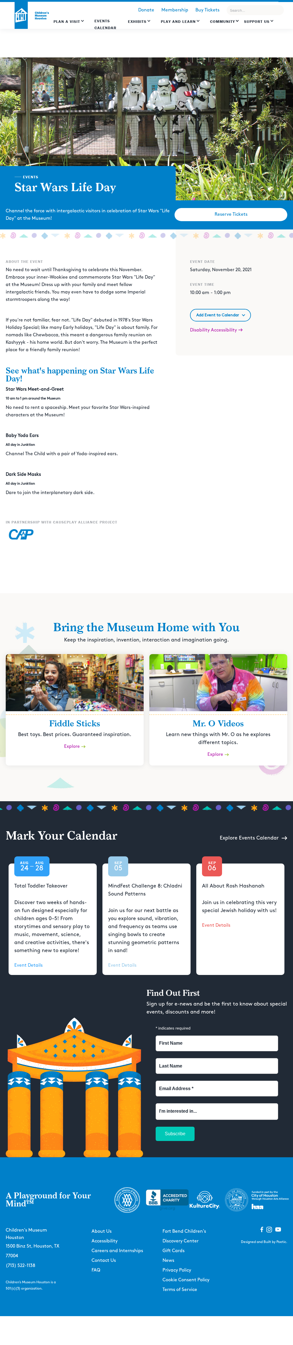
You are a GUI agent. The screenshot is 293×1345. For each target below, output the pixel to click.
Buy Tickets (207, 10)
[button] (69, 24)
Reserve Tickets (231, 214)
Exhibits (137, 21)
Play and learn (178, 21)
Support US (257, 21)
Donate (146, 10)
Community (222, 21)
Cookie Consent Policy (186, 1280)
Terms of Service (180, 1290)
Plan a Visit (67, 21)
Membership (174, 10)
